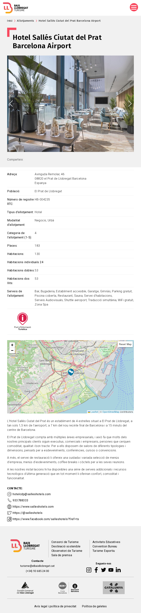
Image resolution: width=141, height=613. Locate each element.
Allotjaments (25, 20)
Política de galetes (94, 606)
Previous (11, 103)
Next (130, 103)
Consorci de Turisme (65, 542)
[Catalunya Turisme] (114, 587)
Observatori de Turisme (66, 551)
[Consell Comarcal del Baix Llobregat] (25, 587)
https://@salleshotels (28, 513)
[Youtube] (111, 569)
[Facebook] (96, 569)
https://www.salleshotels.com (33, 506)
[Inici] (15, 7)
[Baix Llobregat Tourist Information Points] (22, 321)
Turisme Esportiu (104, 551)
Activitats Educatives (106, 542)
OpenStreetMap (111, 411)
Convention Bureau (105, 546)
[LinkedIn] (118, 569)
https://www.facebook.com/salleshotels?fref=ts (46, 519)
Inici (9, 20)
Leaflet (94, 411)
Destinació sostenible (65, 546)
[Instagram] (89, 569)
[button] (12, 345)
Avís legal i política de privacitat (55, 606)
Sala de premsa (61, 555)
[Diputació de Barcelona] (68, 587)
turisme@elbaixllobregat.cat (37, 566)
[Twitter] (103, 569)
